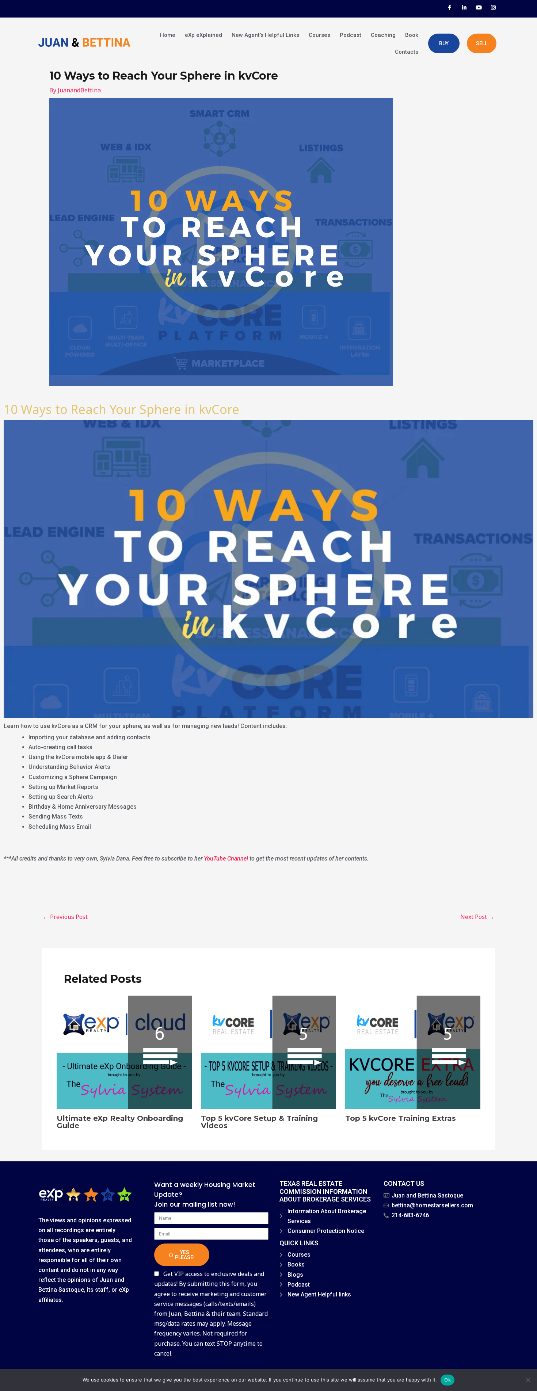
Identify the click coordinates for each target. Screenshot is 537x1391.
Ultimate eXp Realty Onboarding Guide (120, 1122)
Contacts (406, 52)
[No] (528, 1380)
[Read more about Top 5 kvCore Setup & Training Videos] (268, 1051)
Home (167, 35)
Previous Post (65, 917)
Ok (447, 1380)
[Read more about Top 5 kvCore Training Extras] (412, 1051)
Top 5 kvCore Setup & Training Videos (259, 1122)
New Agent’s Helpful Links (265, 35)
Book (411, 35)
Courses (319, 35)
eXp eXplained (203, 35)
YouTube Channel (226, 858)
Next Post (477, 917)
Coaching (383, 35)
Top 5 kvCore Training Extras (400, 1118)
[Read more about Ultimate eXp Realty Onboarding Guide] (124, 1051)
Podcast (350, 35)
